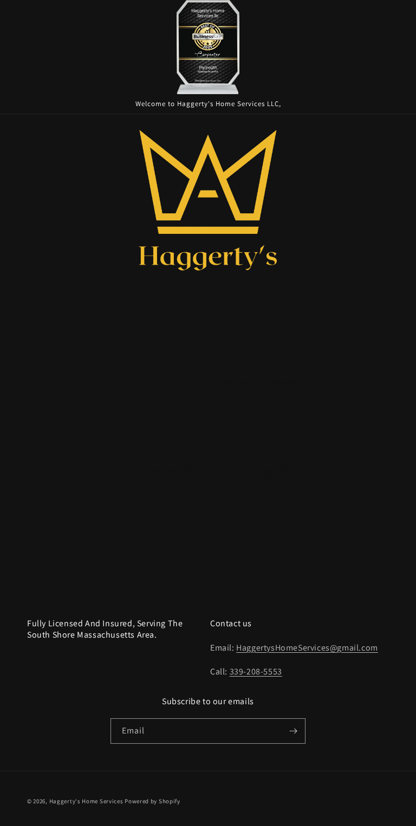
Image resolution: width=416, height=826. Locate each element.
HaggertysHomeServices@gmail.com (307, 647)
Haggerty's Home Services (86, 801)
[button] (23, 205)
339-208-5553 (256, 671)
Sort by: (234, 381)
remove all (263, 470)
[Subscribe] (293, 731)
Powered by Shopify (152, 801)
